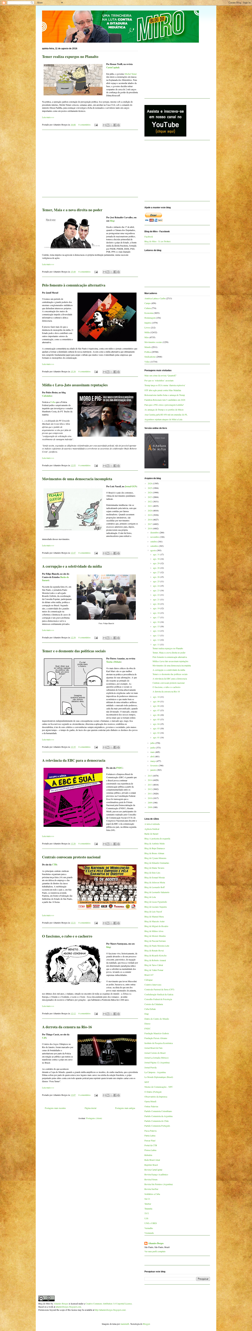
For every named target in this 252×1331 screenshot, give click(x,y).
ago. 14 (156, 630)
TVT (146, 1213)
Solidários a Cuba (152, 1193)
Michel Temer (131, 73)
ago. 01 (156, 737)
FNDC (119, 767)
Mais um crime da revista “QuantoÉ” (160, 375)
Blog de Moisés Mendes (155, 935)
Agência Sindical (151, 828)
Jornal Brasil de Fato (153, 1047)
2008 (150, 807)
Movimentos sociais (153, 342)
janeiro (153, 769)
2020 (150, 510)
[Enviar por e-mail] (104, 125)
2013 (150, 784)
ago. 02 (156, 732)
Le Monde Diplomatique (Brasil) (158, 1076)
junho (153, 747)
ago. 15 (156, 626)
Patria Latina (149, 1135)
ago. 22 (156, 594)
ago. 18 (156, 612)
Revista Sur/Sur (151, 1188)
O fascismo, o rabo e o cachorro (67, 936)
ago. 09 (156, 701)
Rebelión (148, 1155)
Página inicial (90, 1107)
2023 (150, 497)
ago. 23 (156, 590)
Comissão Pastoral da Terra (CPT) (159, 989)
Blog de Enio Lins (152, 872)
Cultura (147, 308)
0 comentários (84, 124)
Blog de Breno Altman (154, 853)
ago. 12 (156, 639)
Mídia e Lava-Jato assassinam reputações (75, 385)
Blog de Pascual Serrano (155, 940)
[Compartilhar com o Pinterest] (118, 125)
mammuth (124, 1323)
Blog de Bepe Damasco (154, 848)
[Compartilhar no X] (111, 125)
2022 (150, 501)
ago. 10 (156, 696)
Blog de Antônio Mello (154, 843)
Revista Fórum (150, 1179)
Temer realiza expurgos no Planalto (70, 56)
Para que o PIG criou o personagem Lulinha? (164, 404)
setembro (154, 545)
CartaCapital (112, 67)
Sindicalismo (150, 356)
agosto (153, 550)
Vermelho (148, 1228)
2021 (150, 505)
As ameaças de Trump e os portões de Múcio (164, 409)
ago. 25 (156, 581)
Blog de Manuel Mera (154, 916)
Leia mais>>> (48, 117)
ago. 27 (156, 572)
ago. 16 (156, 621)
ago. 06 (156, 714)
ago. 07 (156, 710)
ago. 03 (156, 728)
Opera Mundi (150, 1101)
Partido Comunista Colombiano (158, 1111)
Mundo (147, 347)
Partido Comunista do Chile (156, 1120)
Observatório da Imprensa (155, 1096)
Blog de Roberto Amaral (155, 960)
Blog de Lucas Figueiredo (155, 901)
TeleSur (147, 1203)
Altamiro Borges (156, 1243)
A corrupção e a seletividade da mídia (72, 566)
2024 (150, 492)
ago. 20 (156, 603)
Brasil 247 (148, 974)
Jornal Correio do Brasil (154, 1052)
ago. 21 (156, 599)
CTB (54, 864)
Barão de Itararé (151, 833)
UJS (44, 1037)
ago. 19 (156, 608)
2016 (150, 528)
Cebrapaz (148, 979)
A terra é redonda (152, 823)
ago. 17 (156, 617)
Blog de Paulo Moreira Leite (156, 945)
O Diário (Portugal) (153, 1091)
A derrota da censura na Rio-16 (67, 1027)
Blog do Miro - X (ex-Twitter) (157, 241)
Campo (147, 303)
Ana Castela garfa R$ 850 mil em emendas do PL (165, 414)
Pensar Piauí (149, 1140)
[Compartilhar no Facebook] (115, 125)
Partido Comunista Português (157, 1125)
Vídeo (147, 361)
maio (152, 751)
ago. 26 (156, 576)
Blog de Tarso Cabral (153, 965)
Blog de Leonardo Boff (154, 887)
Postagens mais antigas (125, 1107)
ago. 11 (156, 644)
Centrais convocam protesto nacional (71, 857)
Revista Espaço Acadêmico (156, 1174)
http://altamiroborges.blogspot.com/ (110, 1309)
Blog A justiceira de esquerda (157, 838)
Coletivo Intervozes (152, 984)
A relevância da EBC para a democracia (73, 760)
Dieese (147, 1023)
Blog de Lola (150, 896)
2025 (150, 487)
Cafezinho (47, 395)
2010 (150, 798)
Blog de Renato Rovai (154, 950)
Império (147, 322)
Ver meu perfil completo (154, 1251)
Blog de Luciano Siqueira (155, 906)
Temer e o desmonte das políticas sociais (74, 651)
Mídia (147, 332)
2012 (150, 789)
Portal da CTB (150, 1145)
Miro (146, 337)
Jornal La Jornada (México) (156, 1057)
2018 (150, 519)
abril (152, 756)
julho (152, 742)
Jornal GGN (131, 486)
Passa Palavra (150, 1130)
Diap (146, 1013)
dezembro (154, 532)
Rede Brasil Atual (152, 1159)
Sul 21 (147, 1198)
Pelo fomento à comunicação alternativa (73, 285)
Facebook (148, 236)
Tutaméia (148, 1208)
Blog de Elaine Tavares (154, 867)
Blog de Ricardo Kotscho (155, 955)
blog (112, 220)
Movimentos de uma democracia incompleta (77, 478)
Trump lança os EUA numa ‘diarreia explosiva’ (164, 385)
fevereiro (154, 765)
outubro (154, 541)
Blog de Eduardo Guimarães (156, 862)
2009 (150, 802)
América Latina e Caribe (154, 298)
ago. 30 (156, 558)
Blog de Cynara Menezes (155, 858)
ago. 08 (156, 705)
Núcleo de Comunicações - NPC (158, 1086)
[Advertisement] (90, 165)
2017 (150, 523)
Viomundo (149, 1232)
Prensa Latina (150, 1150)
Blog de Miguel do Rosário (156, 926)
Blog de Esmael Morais (154, 877)
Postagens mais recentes (55, 1107)
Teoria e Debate (113, 661)
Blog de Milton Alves (153, 931)
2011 (150, 793)
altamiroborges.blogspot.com (68, 1306)
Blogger (146, 1323)
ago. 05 (156, 719)
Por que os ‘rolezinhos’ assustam (158, 380)
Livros (147, 327)
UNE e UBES (150, 1223)
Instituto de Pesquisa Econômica (158, 1043)
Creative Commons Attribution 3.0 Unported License (108, 1303)
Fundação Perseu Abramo (155, 1038)
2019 (150, 514)
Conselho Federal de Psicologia (158, 999)
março (153, 760)
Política (147, 351)
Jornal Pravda (150, 1067)
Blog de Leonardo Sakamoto (156, 892)
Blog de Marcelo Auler (154, 921)
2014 (150, 779)
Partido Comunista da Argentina (158, 1116)
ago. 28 (156, 567)
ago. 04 (156, 723)
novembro (155, 536)
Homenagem (150, 317)
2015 (150, 775)
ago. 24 (156, 585)
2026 (150, 483)
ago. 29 (156, 563)
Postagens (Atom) (94, 1118)
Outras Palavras (151, 1106)
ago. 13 (156, 635)
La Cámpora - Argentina (155, 1072)
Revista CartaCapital (153, 1169)
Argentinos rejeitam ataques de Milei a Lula (163, 419)
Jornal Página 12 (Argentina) (157, 1062)
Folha (52, 401)
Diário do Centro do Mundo (156, 1018)
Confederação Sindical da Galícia (158, 994)
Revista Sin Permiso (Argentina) (158, 1184)
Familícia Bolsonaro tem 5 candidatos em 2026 (164, 399)
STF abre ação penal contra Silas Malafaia (162, 390)
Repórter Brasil (151, 1164)
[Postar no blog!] (108, 125)
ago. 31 (156, 554)
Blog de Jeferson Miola (154, 882)
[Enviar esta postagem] (95, 124)
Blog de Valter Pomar (153, 970)
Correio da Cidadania (153, 1004)
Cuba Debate (150, 1008)
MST (146, 1081)
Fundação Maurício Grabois (156, 1033)
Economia (148, 312)
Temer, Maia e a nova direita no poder (72, 210)
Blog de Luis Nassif (153, 911)
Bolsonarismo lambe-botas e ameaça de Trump (164, 394)
